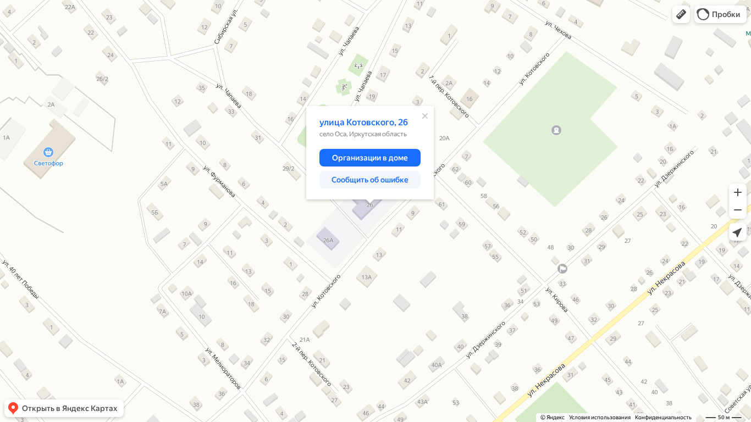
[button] (681, 14)
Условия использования (600, 417)
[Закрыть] (425, 116)
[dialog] (370, 152)
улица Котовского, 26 (363, 122)
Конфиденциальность (663, 417)
